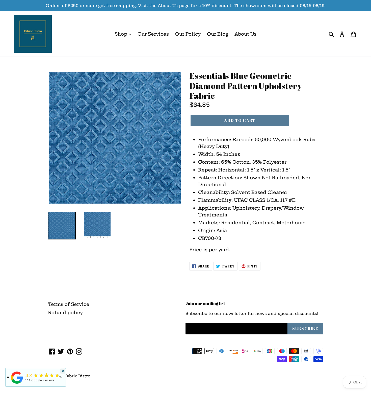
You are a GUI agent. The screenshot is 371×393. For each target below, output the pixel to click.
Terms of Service (68, 304)
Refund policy (65, 312)
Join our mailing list (205, 303)
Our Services (153, 34)
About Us (245, 34)
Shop (121, 34)
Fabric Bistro (77, 376)
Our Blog (217, 34)
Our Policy (188, 34)
